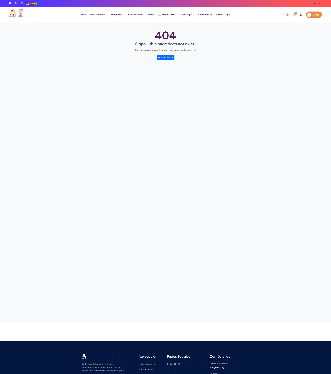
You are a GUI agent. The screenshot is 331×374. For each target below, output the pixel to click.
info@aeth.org (316, 3)
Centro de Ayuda (149, 364)
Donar (316, 14)
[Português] (35, 3)
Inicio (83, 15)
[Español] (32, 3)
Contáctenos (147, 369)
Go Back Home (165, 57)
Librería (150, 15)
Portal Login (224, 15)
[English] (27, 3)
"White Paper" (186, 15)
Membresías (205, 15)
